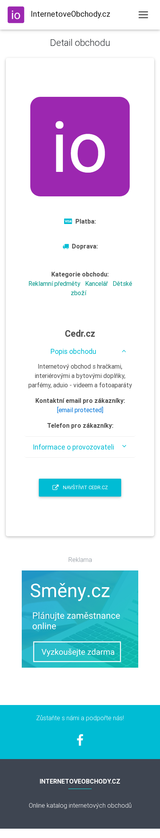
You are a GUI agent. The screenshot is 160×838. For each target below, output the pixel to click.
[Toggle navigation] (143, 14)
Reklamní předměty (54, 283)
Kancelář (96, 283)
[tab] (80, 351)
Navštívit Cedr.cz (85, 487)
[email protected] (80, 410)
